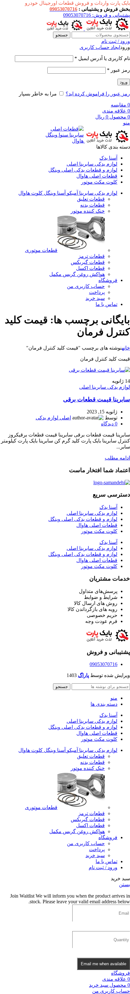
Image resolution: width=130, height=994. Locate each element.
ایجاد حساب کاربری (100, 47)
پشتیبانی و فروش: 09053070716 (96, 15)
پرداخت (97, 292)
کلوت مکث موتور (99, 531)
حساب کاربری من (86, 286)
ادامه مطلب (117, 457)
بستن (124, 884)
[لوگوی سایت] (107, 28)
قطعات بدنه (92, 205)
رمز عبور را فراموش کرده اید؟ (98, 93)
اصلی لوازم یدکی (53, 417)
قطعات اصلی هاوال (96, 525)
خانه (126, 348)
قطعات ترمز (91, 256)
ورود (123, 82)
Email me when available (103, 963)
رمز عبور (118, 70)
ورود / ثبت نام (103, 867)
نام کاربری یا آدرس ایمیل (102, 58)
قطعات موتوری (41, 250)
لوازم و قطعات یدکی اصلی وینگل (82, 519)
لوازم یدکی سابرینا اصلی (104, 387)
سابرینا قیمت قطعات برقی (96, 399)
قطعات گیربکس (88, 262)
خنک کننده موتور (88, 211)
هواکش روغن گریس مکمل (77, 274)
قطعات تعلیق (91, 199)
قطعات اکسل (90, 268)
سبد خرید (95, 298)
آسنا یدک (108, 507)
